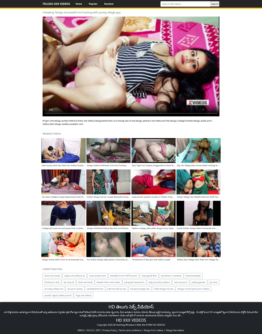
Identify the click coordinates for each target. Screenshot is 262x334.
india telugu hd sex (163, 288)
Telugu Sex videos (175, 330)
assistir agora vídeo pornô (58, 295)
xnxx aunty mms (97, 275)
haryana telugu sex (140, 288)
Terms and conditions (130, 330)
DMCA (81, 330)
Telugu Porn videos (153, 330)
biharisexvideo (193, 275)
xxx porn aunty (75, 288)
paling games (199, 282)
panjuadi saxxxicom (134, 282)
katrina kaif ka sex (116, 288)
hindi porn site (51, 282)
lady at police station (159, 282)
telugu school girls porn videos (193, 288)
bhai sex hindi (85, 282)
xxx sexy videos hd (53, 288)
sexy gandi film (149, 275)
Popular (93, 3)
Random (109, 3)
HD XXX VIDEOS (131, 320)
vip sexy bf (68, 282)
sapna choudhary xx (74, 275)
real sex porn (180, 282)
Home (79, 3)
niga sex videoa (83, 295)
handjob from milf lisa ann (123, 275)
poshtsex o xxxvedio (171, 275)
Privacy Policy (110, 330)
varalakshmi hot (95, 288)
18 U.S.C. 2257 (93, 330)
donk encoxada (52, 275)
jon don (214, 282)
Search (214, 3)
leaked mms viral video (108, 282)
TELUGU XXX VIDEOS (56, 4)
